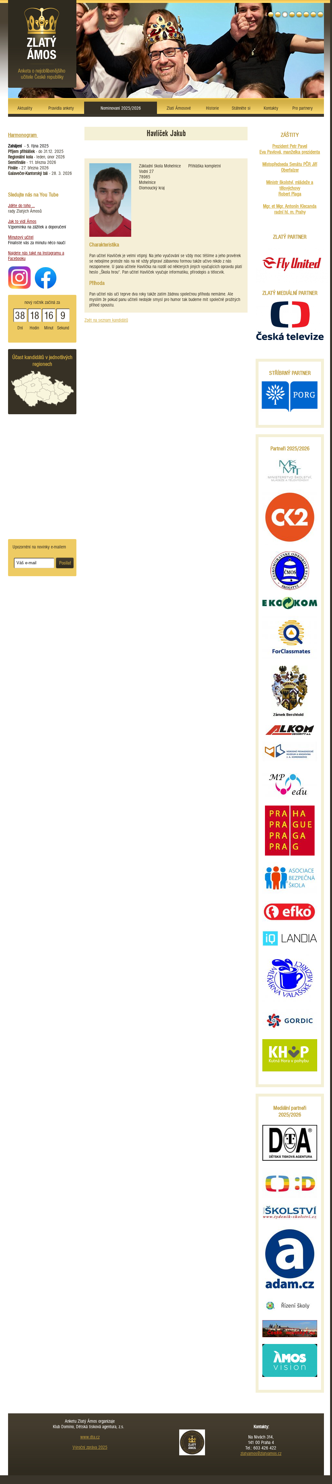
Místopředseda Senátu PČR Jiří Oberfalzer (289, 167)
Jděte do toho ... (21, 205)
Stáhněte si (241, 108)
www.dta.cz (90, 1437)
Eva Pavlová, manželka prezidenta (289, 152)
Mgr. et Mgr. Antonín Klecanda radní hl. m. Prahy (290, 209)
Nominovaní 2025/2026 (121, 108)
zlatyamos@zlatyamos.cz (260, 1453)
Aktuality (24, 108)
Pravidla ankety (61, 108)
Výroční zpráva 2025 (90, 1447)
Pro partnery (302, 108)
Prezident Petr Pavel (289, 146)
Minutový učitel (21, 237)
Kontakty (271, 108)
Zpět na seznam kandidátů (106, 320)
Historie (212, 108)
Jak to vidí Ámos (22, 221)
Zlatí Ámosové (179, 108)
